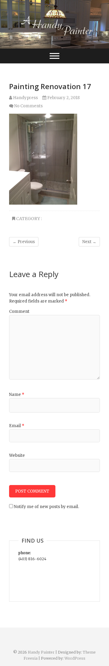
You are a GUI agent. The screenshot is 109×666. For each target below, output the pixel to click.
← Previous (24, 241)
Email (16, 425)
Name (16, 394)
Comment (19, 311)
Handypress (25, 97)
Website (17, 455)
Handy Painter (41, 652)
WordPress (74, 658)
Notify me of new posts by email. (46, 506)
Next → (89, 241)
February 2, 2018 (63, 97)
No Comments (28, 106)
